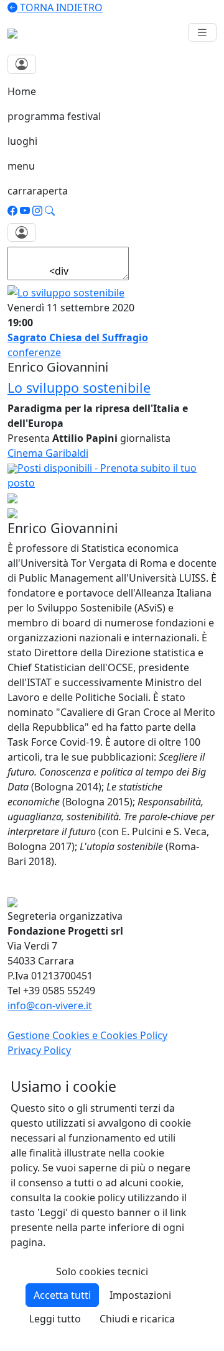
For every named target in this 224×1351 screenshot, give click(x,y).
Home (21, 91)
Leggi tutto (55, 1319)
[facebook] (12, 211)
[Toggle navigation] (202, 32)
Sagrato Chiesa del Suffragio (77, 337)
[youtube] (25, 211)
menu (21, 166)
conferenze (34, 352)
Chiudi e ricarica (137, 1319)
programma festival (54, 116)
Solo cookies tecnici (102, 1271)
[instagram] (37, 211)
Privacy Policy (39, 1050)
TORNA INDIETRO (60, 7)
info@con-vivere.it (49, 1005)
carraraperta (37, 191)
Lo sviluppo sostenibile (79, 387)
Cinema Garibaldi (47, 453)
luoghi (22, 141)
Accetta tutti (62, 1295)
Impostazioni (140, 1295)
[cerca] (50, 211)
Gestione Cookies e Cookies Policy (87, 1035)
